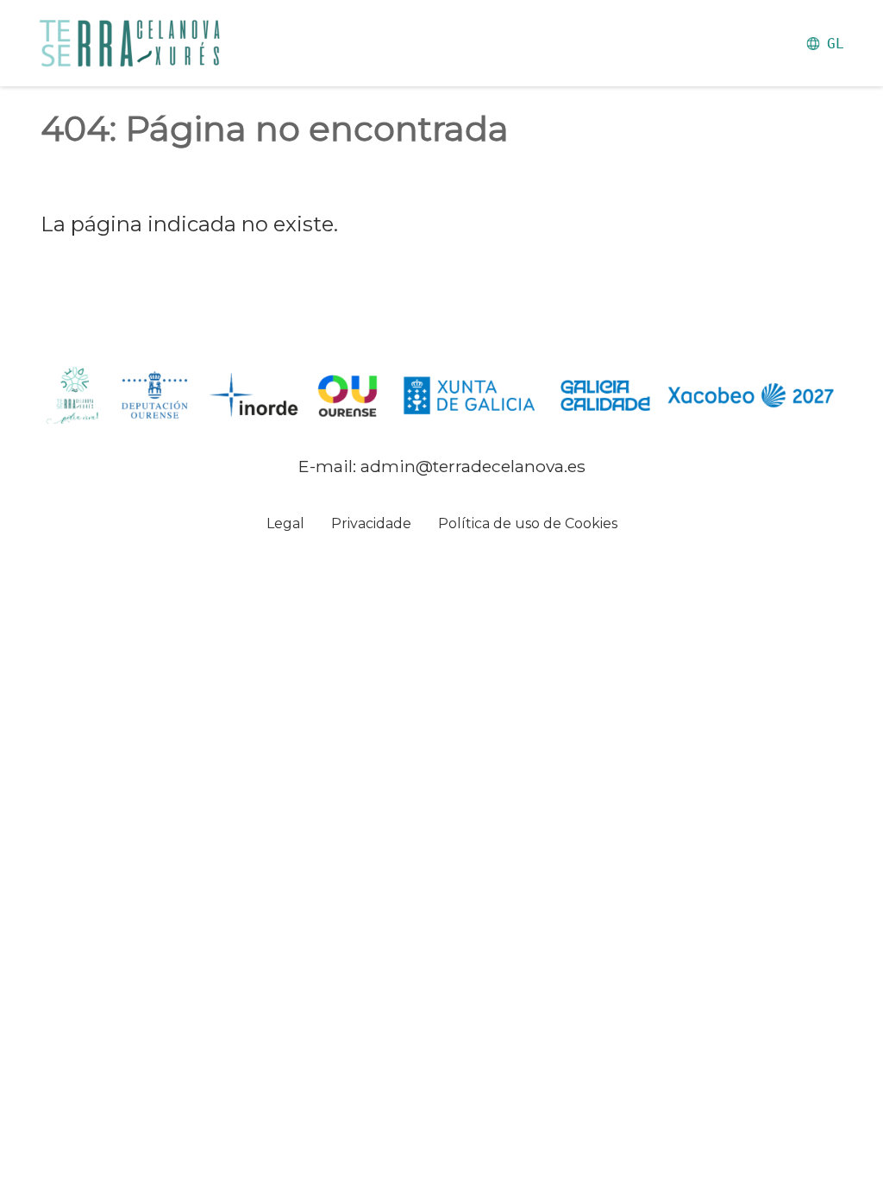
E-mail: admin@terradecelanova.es (442, 466)
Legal (285, 523)
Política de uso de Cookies (527, 523)
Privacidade (371, 523)
